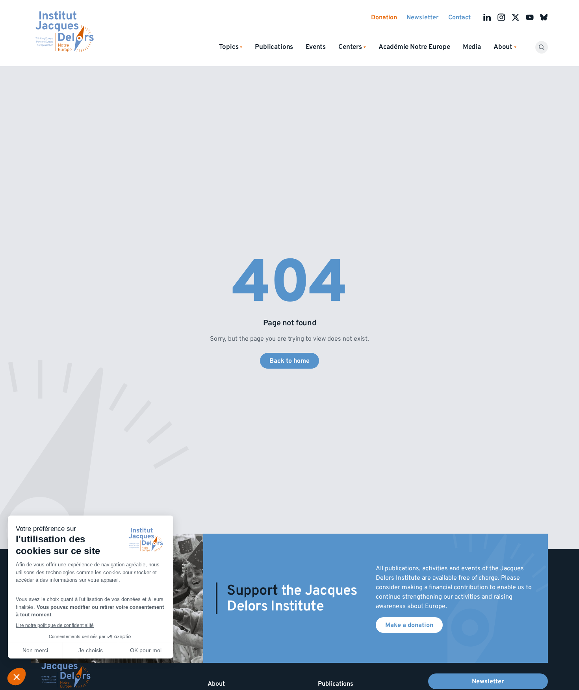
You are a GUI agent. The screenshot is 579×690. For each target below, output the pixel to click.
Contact (459, 17)
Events (316, 47)
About (216, 683)
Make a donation (409, 625)
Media (472, 47)
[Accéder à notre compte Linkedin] (487, 17)
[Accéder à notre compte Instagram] (501, 17)
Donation (384, 17)
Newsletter (422, 17)
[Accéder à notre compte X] (516, 17)
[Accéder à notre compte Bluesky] (544, 17)
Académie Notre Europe (414, 47)
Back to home (289, 360)
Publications (274, 47)
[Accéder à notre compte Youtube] (530, 17)
